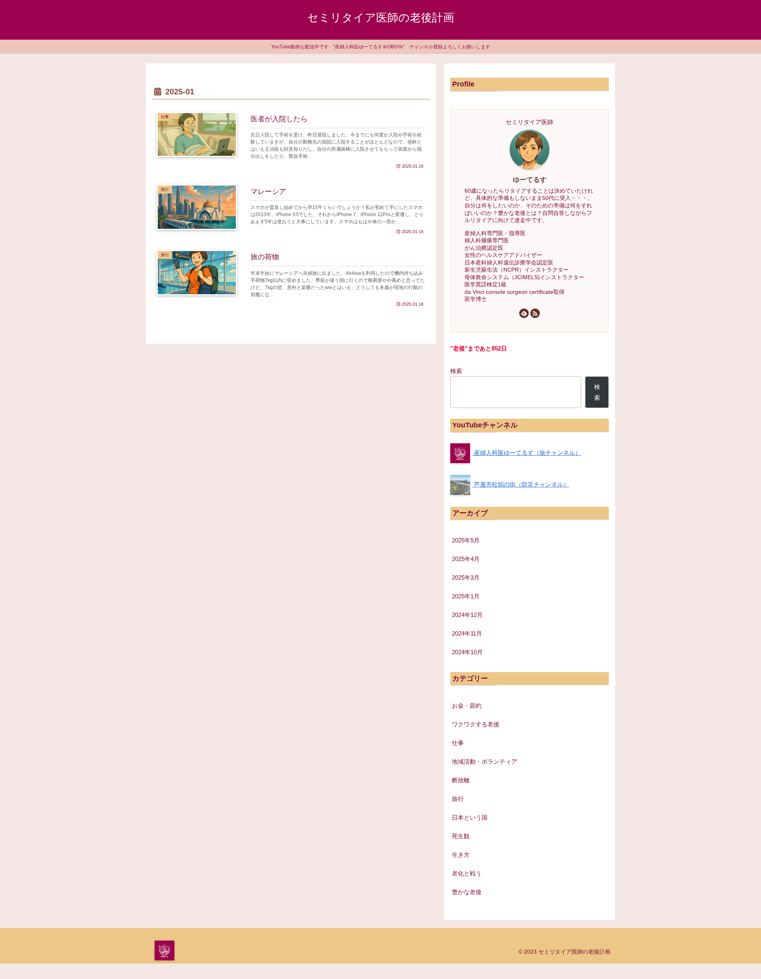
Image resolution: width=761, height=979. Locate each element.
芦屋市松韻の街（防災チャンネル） (520, 484)
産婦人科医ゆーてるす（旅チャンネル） (526, 452)
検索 (456, 371)
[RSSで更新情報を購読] (535, 313)
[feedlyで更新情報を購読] (524, 313)
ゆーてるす (530, 179)
